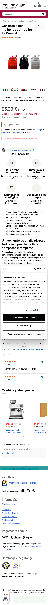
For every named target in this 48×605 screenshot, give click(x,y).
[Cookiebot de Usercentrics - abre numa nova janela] (34, 269)
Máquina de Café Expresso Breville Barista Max (13, 432)
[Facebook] (22, 490)
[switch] (5, 599)
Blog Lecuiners (8, 504)
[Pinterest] (33, 490)
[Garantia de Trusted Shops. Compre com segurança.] (6, 566)
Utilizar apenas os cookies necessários (24, 334)
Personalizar (22, 326)
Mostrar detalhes (33, 310)
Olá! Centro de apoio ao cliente (22, 483)
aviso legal (37, 130)
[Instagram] (28, 490)
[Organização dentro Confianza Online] (16, 566)
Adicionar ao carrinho (32, 600)
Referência (5, 117)
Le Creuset (9, 453)
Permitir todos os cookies (24, 318)
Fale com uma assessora (20, 150)
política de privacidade (11, 132)
